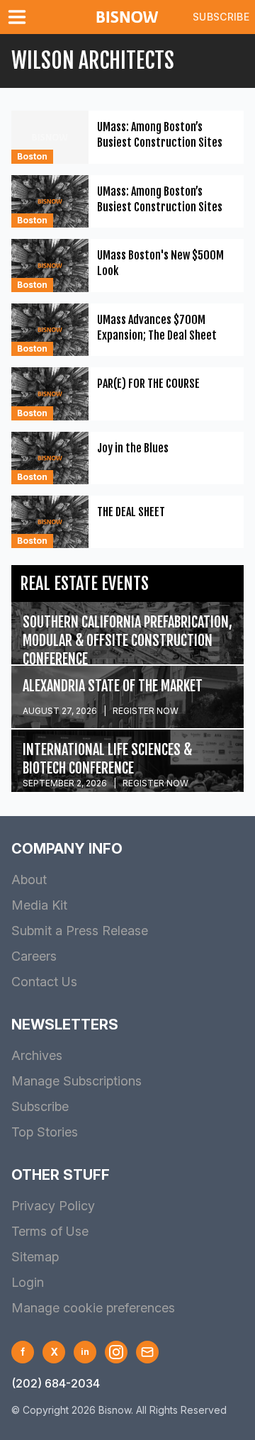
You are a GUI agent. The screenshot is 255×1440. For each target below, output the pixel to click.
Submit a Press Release (79, 930)
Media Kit (39, 905)
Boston (32, 156)
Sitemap (35, 1256)
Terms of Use (50, 1231)
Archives (36, 1055)
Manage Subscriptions (76, 1080)
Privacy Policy (53, 1205)
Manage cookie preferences (93, 1307)
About (29, 879)
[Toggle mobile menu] (20, 17)
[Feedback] (147, 1352)
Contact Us (44, 981)
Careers (34, 956)
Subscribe (221, 17)
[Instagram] (116, 1352)
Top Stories (44, 1131)
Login (27, 1282)
